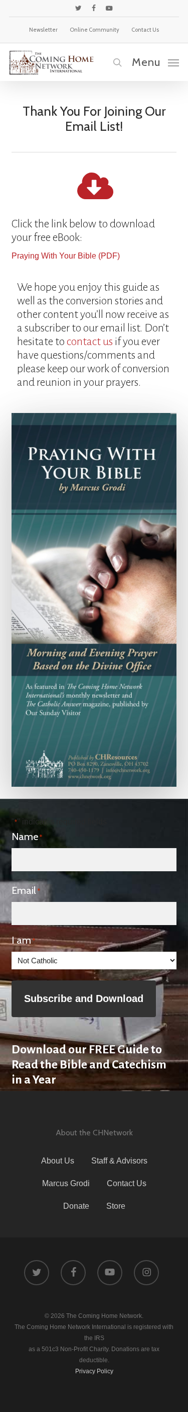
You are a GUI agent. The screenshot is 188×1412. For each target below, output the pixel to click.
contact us (90, 342)
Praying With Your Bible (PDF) (66, 256)
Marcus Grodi (66, 1183)
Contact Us (126, 1183)
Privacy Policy (94, 1371)
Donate (76, 1206)
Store (115, 1206)
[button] (155, 62)
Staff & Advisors (119, 1160)
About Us (57, 1160)
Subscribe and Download (83, 998)
